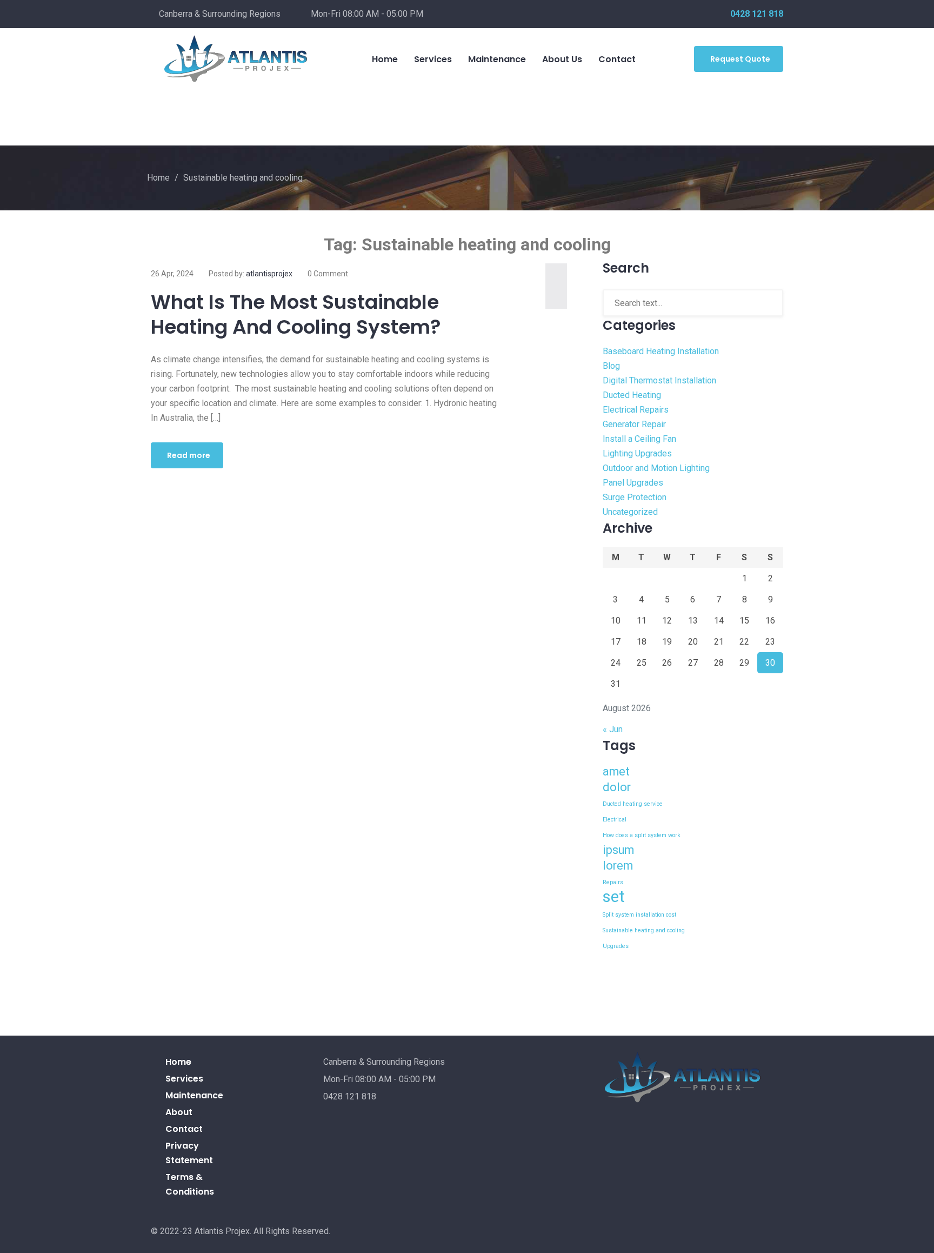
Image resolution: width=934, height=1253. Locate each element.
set (614, 896)
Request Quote (740, 59)
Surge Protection (634, 497)
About (178, 1112)
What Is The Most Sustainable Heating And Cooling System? (296, 314)
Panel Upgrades (633, 483)
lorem (618, 865)
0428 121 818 (756, 14)
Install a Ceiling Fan (639, 439)
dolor (617, 787)
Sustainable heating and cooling (644, 930)
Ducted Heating (632, 395)
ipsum (618, 850)
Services (433, 59)
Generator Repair (634, 424)
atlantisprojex (269, 273)
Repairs (613, 882)
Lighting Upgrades (637, 453)
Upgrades (616, 946)
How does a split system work (642, 835)
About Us (562, 59)
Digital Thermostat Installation (659, 380)
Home (385, 59)
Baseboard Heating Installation (661, 351)
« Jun (613, 729)
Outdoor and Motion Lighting (656, 468)
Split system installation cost (639, 914)
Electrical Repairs (636, 410)
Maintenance (497, 59)
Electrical (614, 819)
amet (616, 771)
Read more (188, 455)
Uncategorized (630, 512)
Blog (611, 366)
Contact (617, 59)
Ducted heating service (633, 803)
